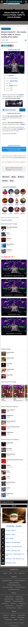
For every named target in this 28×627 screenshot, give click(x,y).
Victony (17, 196)
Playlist (20, 608)
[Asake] (11, 192)
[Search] (26, 1)
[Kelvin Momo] (5, 209)
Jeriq (11, 78)
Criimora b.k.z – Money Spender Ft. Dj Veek (15, 554)
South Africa (5, 603)
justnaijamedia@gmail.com (19, 157)
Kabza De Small (24, 204)
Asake (10, 196)
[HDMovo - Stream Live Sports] (14, 106)
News (10, 573)
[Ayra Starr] (11, 200)
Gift (7, 40)
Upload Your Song (16, 170)
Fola (11, 213)
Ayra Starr (10, 204)
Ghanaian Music (19, 599)
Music (14, 506)
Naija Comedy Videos (20, 580)
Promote (13, 617)
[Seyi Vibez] (5, 200)
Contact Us (6, 615)
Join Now (22, 110)
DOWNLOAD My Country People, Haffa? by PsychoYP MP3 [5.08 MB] (14, 149)
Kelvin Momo (5, 213)
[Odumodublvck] (23, 209)
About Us (13, 615)
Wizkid (17, 204)
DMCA (15, 619)
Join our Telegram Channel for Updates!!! (14, 162)
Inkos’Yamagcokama (19, 213)
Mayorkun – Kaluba (10, 534)
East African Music (11, 608)
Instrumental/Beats (18, 601)
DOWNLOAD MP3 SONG (14, 50)
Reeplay (16, 78)
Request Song (8, 619)
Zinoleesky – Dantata (14, 526)
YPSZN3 (11, 85)
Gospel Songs (19, 596)
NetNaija (22, 622)
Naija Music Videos (7, 580)
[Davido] (5, 192)
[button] (2, 46)
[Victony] (17, 192)
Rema (23, 196)
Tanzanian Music (9, 605)
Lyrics (15, 573)
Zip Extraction (21, 617)
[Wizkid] (17, 200)
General (5, 573)
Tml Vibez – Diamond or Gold (13, 550)
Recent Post (22, 573)
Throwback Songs (8, 599)
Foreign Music (22, 603)
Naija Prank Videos (14, 582)
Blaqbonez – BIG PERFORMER (13, 542)
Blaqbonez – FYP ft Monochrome (14, 546)
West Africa (14, 603)
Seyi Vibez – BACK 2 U (11, 530)
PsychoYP (11, 75)
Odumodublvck (24, 213)
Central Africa (19, 605)
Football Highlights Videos (14, 585)
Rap (12, 181)
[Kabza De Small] (23, 200)
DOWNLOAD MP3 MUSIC (14, 113)
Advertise (6, 617)
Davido (5, 196)
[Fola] (11, 209)
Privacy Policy (21, 615)
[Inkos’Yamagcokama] (17, 209)
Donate (21, 619)
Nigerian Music (6, 28)
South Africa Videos (20, 587)
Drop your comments (6, 220)
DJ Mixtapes (8, 601)
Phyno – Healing (9, 538)
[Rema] (23, 192)
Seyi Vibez (4, 204)
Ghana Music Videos (8, 587)
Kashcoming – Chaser (11, 563)
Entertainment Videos (14, 589)
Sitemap (17, 622)
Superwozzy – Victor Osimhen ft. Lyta (15, 558)
